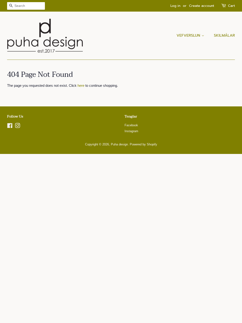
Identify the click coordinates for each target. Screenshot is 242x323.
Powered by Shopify (143, 144)
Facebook (131, 125)
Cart (231, 5)
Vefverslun (189, 35)
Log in (175, 5)
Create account (201, 5)
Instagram (131, 131)
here (81, 85)
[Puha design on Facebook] (10, 126)
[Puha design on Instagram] (17, 126)
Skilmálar (224, 35)
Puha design (119, 144)
